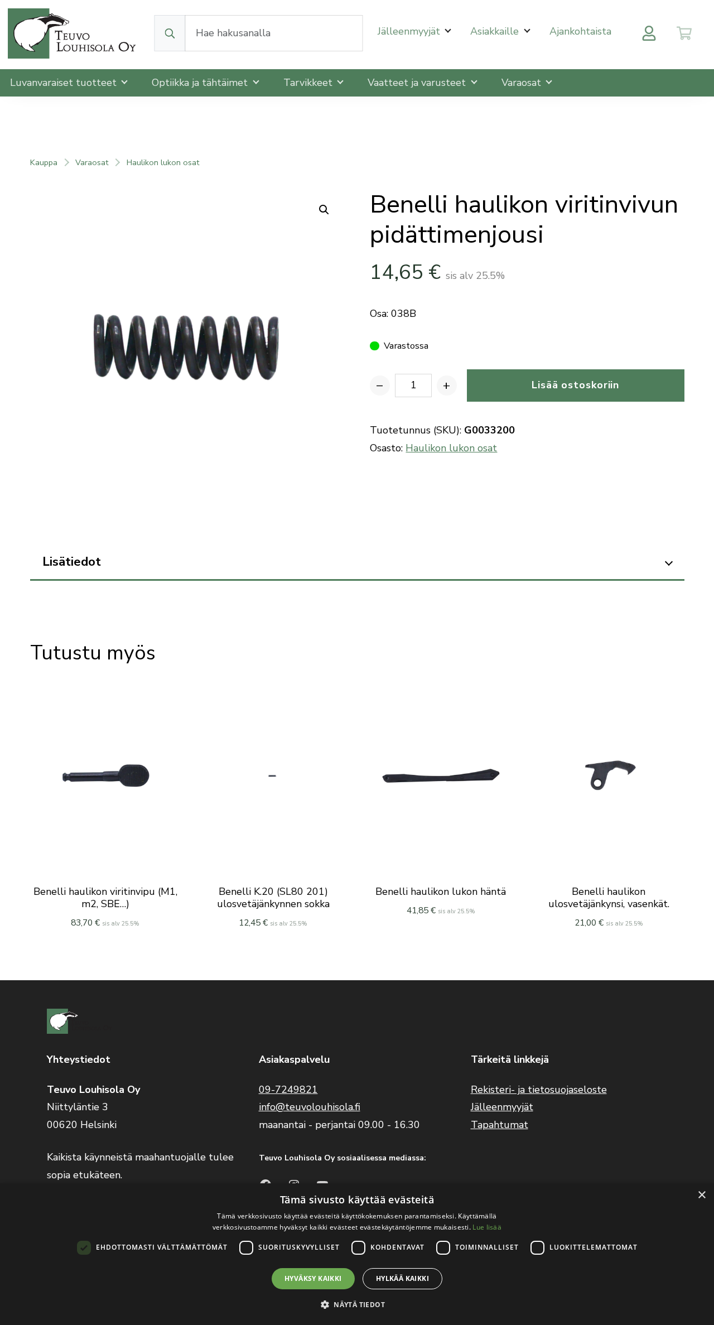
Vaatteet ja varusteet (418, 82)
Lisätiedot (71, 561)
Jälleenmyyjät (410, 31)
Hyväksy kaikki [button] (313, 1278)
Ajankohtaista (580, 31)
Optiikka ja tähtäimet (201, 82)
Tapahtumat (499, 1124)
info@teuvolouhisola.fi (309, 1107)
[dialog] (357, 1254)
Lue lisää (486, 1227)
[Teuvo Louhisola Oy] (73, 33)
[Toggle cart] (684, 33)
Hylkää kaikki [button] (402, 1278)
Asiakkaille (496, 31)
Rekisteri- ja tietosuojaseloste (539, 1089)
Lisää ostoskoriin (575, 385)
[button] (357, 1305)
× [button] (701, 1195)
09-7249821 (288, 1089)
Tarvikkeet (309, 82)
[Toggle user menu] (649, 33)
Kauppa (43, 162)
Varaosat (522, 82)
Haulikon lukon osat (163, 162)
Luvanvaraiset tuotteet (64, 82)
